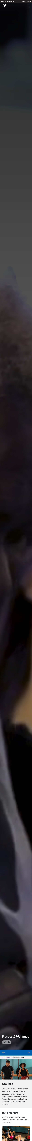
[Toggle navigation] (28, 6)
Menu (4, 1052)
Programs (7, 1057)
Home (3, 1057)
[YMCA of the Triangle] (4, 6)
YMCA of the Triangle (7, 1)
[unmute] (4, 1042)
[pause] (9, 1042)
